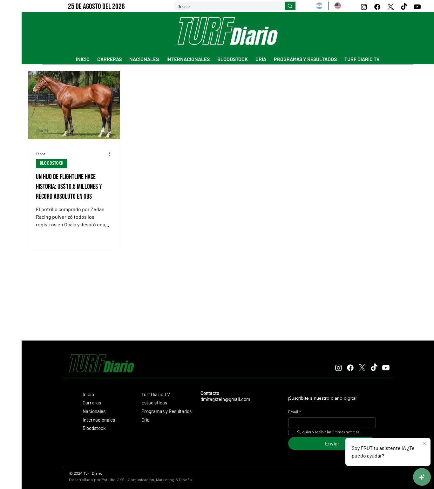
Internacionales (99, 420)
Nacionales (94, 411)
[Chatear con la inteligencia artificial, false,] (422, 477)
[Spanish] (319, 6)
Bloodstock (94, 428)
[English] (338, 6)
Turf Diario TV (155, 394)
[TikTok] (404, 7)
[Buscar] (290, 6)
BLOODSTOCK (51, 163)
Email (294, 412)
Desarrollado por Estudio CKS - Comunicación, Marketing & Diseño (130, 479)
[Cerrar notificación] (424, 444)
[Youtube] (417, 7)
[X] (391, 7)
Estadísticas (154, 402)
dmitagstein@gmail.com (225, 399)
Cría (145, 420)
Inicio (88, 394)
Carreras (92, 402)
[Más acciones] (111, 153)
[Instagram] (364, 7)
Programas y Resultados (166, 411)
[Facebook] (377, 7)
